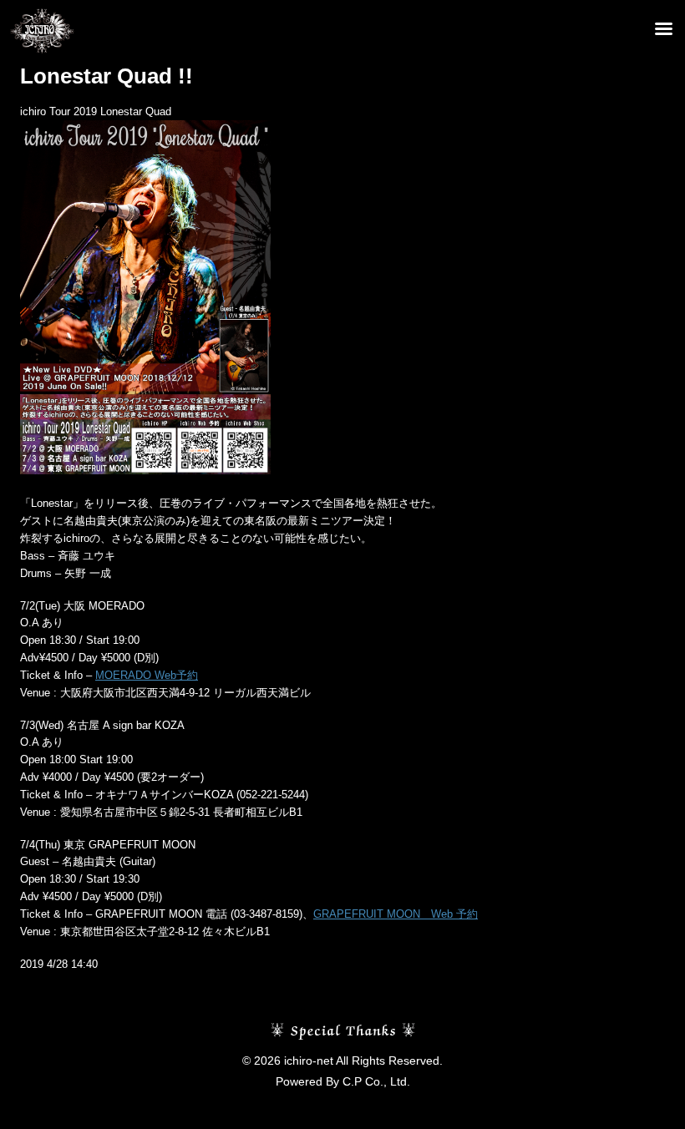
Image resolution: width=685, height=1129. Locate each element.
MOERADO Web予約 (146, 675)
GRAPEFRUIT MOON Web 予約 (395, 914)
